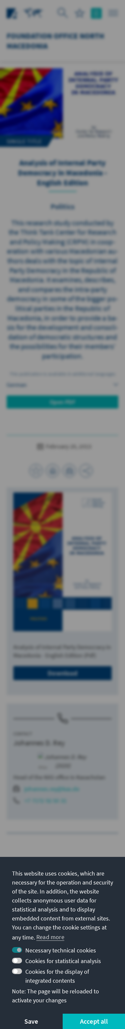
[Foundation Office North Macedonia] (33, 12)
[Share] (86, 470)
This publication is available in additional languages (63, 374)
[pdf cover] (62, 561)
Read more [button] (50, 937)
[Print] (52, 470)
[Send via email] (69, 470)
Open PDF (62, 402)
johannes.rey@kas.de (51, 789)
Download (62, 673)
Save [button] (31, 1021)
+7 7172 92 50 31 (45, 800)
